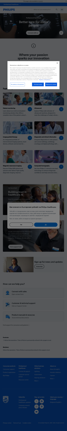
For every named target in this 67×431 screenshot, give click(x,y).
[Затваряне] (57, 63)
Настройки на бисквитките (17, 84)
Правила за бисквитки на (44, 79)
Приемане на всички (51, 84)
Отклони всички (38, 84)
